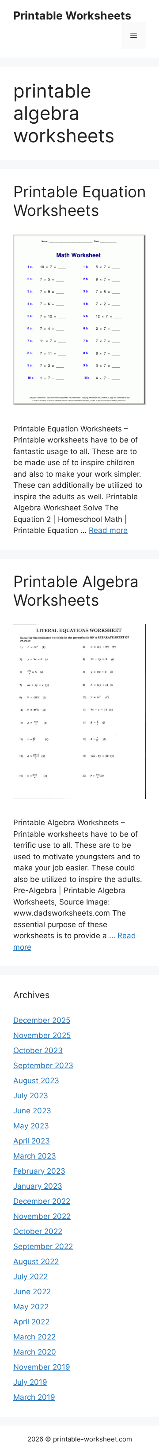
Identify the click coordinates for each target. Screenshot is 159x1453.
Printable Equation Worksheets (79, 200)
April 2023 (31, 1140)
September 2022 (43, 1246)
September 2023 (43, 1065)
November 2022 (42, 1216)
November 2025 (42, 1035)
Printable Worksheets (72, 15)
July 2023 (30, 1095)
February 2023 (39, 1171)
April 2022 (31, 1321)
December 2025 (41, 1020)
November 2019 (41, 1367)
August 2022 (36, 1261)
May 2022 (31, 1306)
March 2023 (34, 1155)
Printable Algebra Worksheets (76, 590)
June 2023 (32, 1110)
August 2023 (36, 1080)
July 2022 (30, 1276)
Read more (108, 530)
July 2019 (30, 1382)
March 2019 (34, 1397)
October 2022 (37, 1231)
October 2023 (38, 1050)
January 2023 (37, 1186)
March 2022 (34, 1336)
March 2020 (34, 1351)
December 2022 (41, 1201)
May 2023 (31, 1125)
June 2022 (32, 1291)
